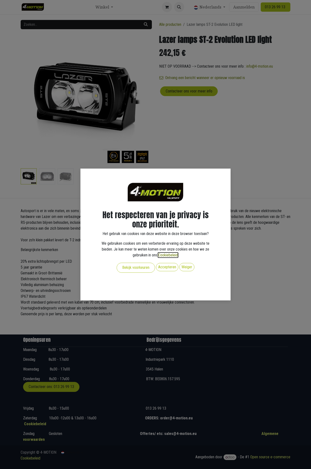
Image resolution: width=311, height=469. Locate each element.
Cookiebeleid (168, 255)
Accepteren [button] (167, 267)
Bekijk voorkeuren (135, 267)
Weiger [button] (186, 267)
